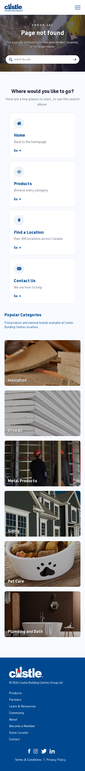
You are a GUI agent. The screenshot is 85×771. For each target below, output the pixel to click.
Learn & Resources (22, 706)
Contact (14, 739)
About (13, 719)
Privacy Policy (56, 759)
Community (16, 713)
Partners (15, 699)
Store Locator (18, 732)
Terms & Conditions (28, 759)
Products (15, 693)
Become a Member (22, 726)
